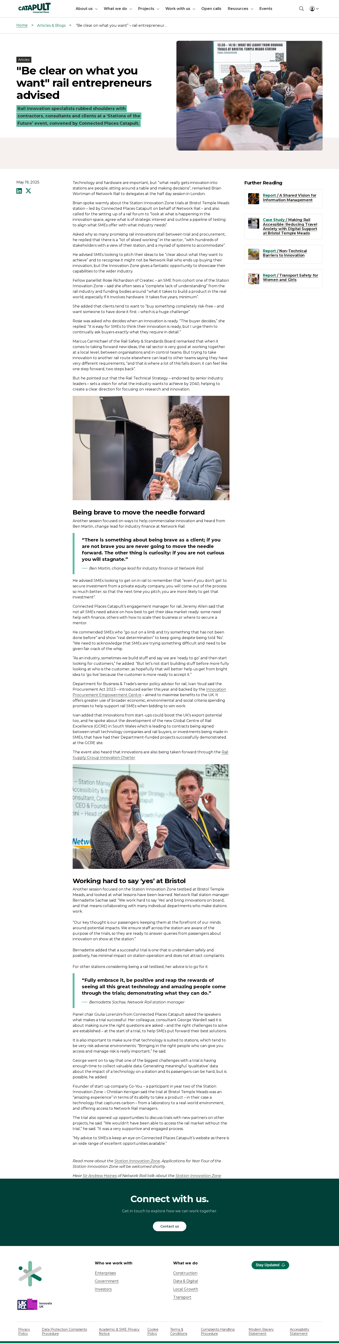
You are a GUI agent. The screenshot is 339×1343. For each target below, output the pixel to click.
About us (84, 8)
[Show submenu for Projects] (158, 8)
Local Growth (185, 1289)
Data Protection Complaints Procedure (64, 1331)
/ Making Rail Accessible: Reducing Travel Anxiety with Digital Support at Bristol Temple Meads (290, 226)
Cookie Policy (152, 1331)
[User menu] (314, 8)
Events (265, 8)
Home (22, 25)
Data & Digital (185, 1281)
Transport (182, 1297)
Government (107, 1281)
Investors (103, 1289)
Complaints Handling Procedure (218, 1331)
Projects (146, 8)
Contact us (169, 1226)
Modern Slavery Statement (261, 1331)
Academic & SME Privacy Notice (119, 1331)
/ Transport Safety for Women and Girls (290, 277)
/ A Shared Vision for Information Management (289, 197)
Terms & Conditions (178, 1331)
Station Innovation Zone (137, 1161)
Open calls (211, 8)
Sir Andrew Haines (100, 1176)
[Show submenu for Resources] (252, 8)
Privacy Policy (24, 1331)
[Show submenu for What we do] (131, 8)
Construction (185, 1273)
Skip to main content (22, 5)
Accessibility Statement (299, 1331)
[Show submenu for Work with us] (194, 8)
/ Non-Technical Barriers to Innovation (285, 253)
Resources (238, 8)
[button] (19, 191)
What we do (115, 8)
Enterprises (105, 1273)
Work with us (177, 8)
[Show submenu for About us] (96, 8)
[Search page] (301, 8)
